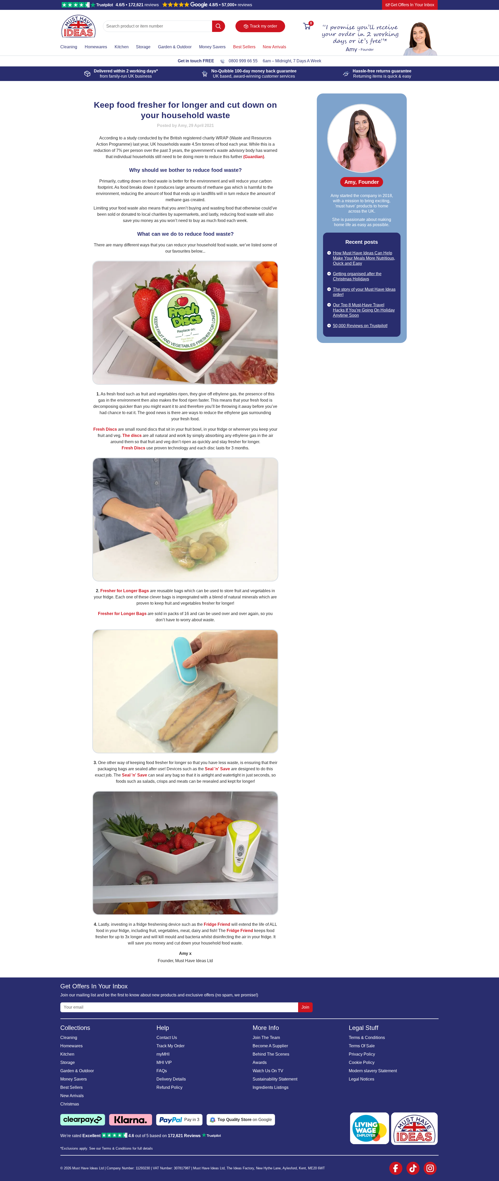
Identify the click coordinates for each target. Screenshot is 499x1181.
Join (305, 1007)
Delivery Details (171, 1079)
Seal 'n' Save (217, 769)
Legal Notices (361, 1079)
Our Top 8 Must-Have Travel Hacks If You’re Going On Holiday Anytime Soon (364, 310)
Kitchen (122, 47)
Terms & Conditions (367, 1037)
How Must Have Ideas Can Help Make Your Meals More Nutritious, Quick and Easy (364, 258)
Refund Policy (169, 1087)
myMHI (162, 1054)
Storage (143, 47)
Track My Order (170, 1046)
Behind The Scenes (271, 1054)
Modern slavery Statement (373, 1071)
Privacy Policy (362, 1054)
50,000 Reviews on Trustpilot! (360, 325)
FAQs (161, 1071)
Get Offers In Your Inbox (412, 5)
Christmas (69, 1104)
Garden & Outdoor (175, 47)
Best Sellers (244, 47)
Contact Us (166, 1037)
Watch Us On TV (268, 1071)
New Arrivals (274, 47)
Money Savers (212, 47)
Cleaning (68, 47)
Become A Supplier (270, 1046)
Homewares (96, 47)
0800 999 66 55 (243, 61)
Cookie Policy (362, 1062)
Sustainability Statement (275, 1079)
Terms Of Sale (362, 1046)
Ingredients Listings (270, 1087)
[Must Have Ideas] (78, 17)
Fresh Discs (105, 429)
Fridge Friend (217, 924)
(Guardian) (253, 156)
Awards (260, 1062)
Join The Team (266, 1037)
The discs (132, 435)
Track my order (263, 26)
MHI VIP (164, 1062)
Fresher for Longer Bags (124, 591)
